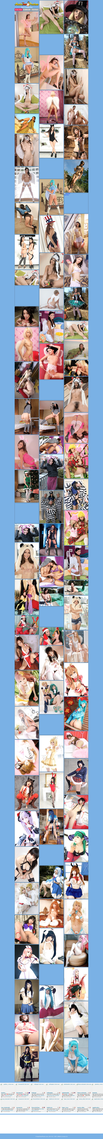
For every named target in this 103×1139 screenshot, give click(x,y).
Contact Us (65, 1136)
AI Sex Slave (18, 9)
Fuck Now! (35, 9)
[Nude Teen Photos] (27, 3)
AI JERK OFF (27, 9)
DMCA (59, 1136)
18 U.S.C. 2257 (53, 1136)
